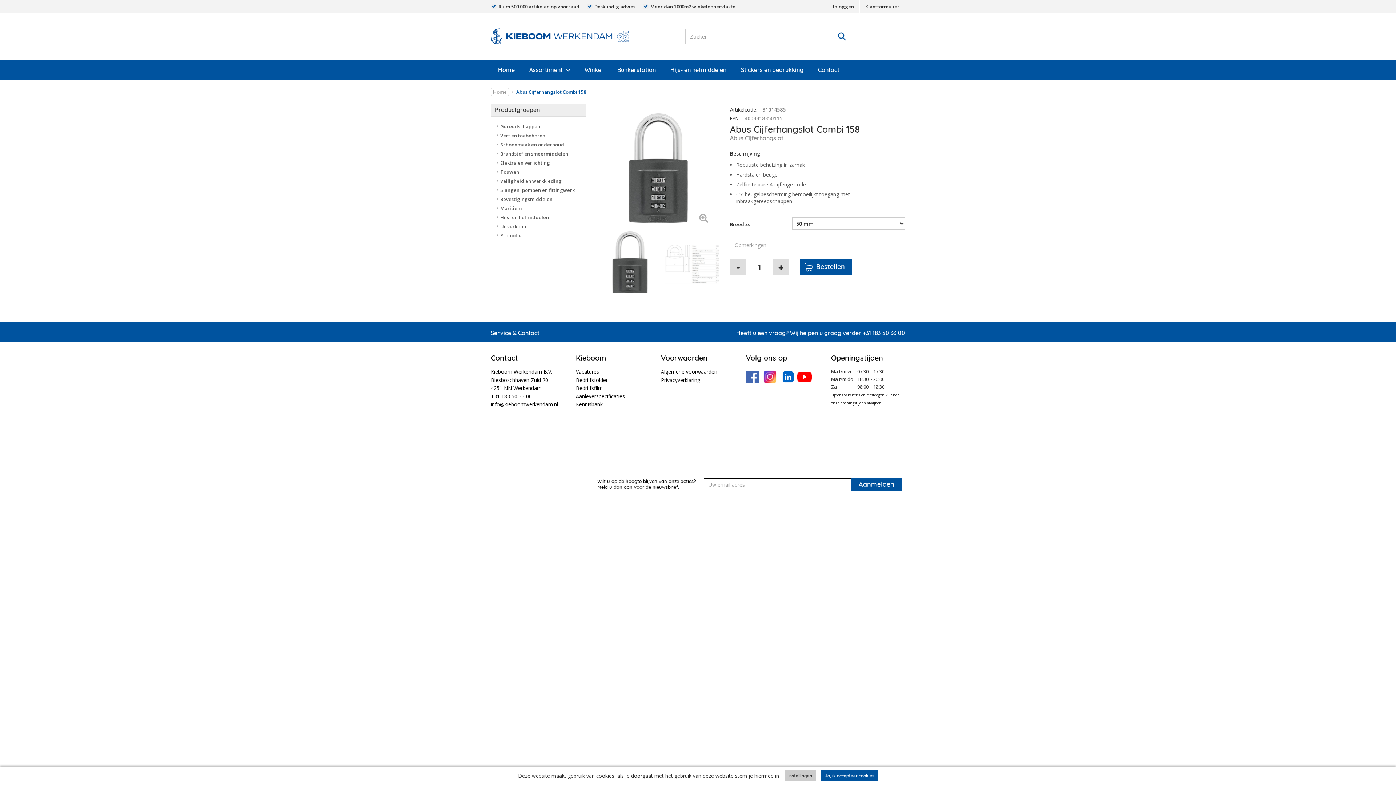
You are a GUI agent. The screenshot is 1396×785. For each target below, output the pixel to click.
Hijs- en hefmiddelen (698, 69)
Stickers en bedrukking (772, 69)
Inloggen (843, 6)
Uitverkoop (513, 226)
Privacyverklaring (680, 380)
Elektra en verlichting (525, 163)
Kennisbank (589, 404)
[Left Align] (703, 219)
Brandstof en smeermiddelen (534, 153)
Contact (828, 69)
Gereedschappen (520, 126)
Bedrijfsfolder (592, 380)
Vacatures (587, 371)
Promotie (511, 235)
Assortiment (546, 69)
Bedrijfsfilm (589, 388)
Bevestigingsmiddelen (526, 199)
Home (506, 69)
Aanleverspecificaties (600, 396)
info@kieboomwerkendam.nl (524, 404)
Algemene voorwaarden (689, 371)
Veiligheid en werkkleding (531, 181)
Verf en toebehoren (522, 135)
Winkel (594, 69)
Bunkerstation (636, 69)
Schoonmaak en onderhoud (532, 144)
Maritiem (511, 208)
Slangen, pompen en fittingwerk (537, 190)
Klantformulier (882, 6)
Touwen (509, 172)
